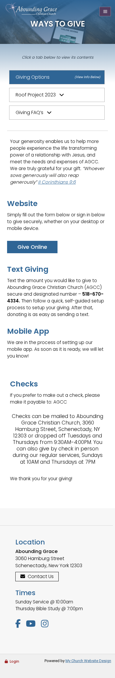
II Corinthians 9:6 (57, 182)
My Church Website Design (88, 661)
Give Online (32, 247)
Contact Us (41, 576)
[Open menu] (105, 11)
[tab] (57, 95)
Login (14, 661)
